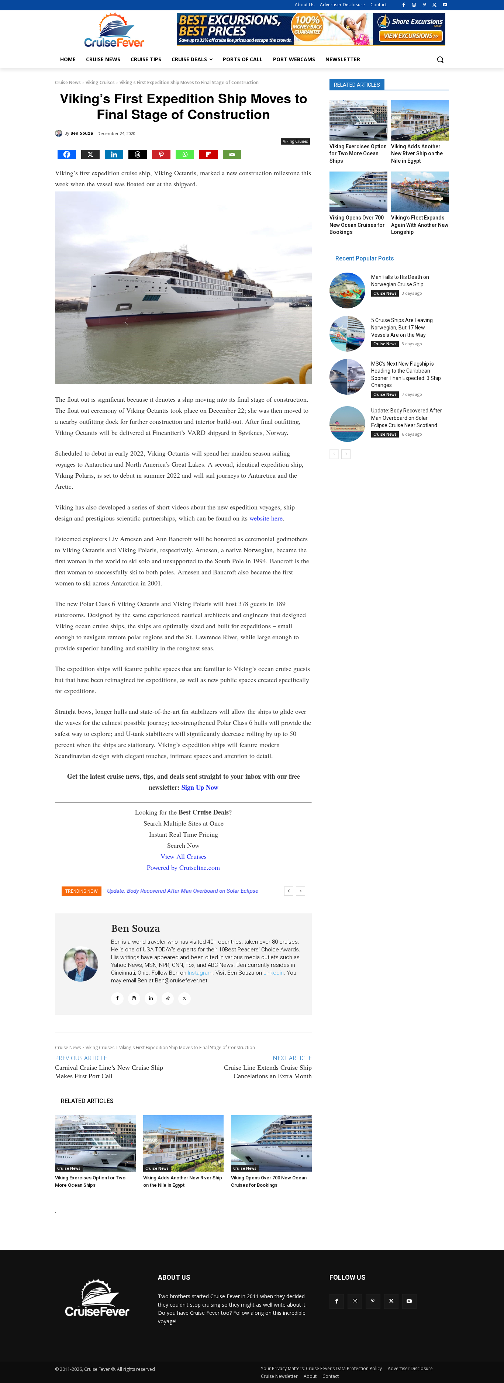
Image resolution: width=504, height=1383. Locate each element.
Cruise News (68, 82)
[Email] (232, 154)
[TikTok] (168, 998)
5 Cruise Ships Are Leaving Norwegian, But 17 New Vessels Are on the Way (402, 327)
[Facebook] (404, 5)
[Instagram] (414, 5)
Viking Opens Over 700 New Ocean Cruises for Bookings (357, 225)
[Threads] (138, 154)
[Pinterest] (424, 5)
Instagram (200, 972)
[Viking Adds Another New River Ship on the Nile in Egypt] (183, 1143)
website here (266, 518)
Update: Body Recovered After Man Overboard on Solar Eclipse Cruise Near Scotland (406, 418)
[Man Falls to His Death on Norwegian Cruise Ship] (347, 290)
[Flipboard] (208, 154)
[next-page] (346, 454)
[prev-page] (334, 454)
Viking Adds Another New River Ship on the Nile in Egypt (417, 154)
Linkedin (273, 972)
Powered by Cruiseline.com (183, 867)
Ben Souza (81, 133)
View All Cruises (183, 856)
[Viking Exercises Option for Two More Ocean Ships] (95, 1143)
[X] (434, 5)
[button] (440, 59)
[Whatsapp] (185, 154)
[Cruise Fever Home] (114, 30)
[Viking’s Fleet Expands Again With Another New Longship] (420, 192)
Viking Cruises (100, 82)
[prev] (288, 891)
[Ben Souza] (60, 133)
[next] (300, 891)
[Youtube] (445, 5)
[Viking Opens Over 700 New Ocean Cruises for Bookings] (271, 1143)
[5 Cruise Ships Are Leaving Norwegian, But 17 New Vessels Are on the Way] (347, 334)
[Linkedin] (114, 154)
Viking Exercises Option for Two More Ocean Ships (358, 154)
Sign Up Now (200, 787)
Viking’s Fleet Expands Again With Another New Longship (419, 225)
